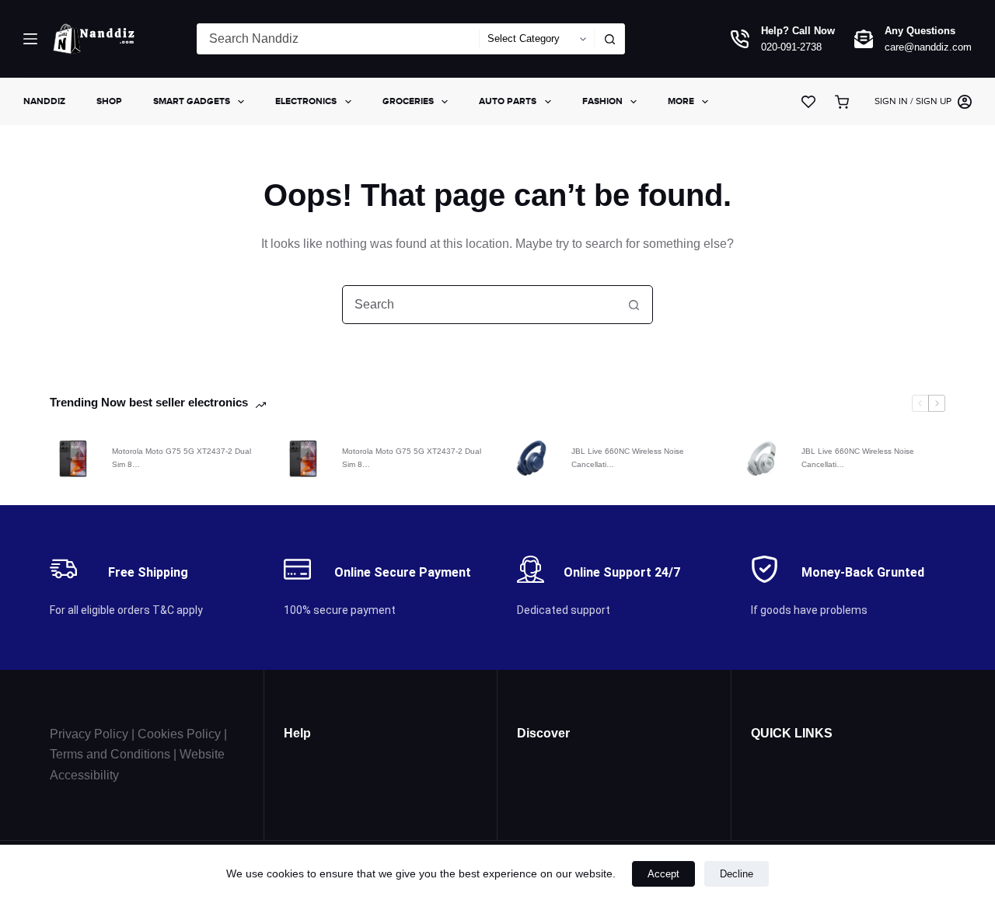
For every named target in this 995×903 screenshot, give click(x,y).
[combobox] (338, 38)
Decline (736, 874)
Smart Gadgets (191, 101)
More (681, 101)
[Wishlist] (808, 102)
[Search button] (609, 39)
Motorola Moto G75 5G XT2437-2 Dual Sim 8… (181, 458)
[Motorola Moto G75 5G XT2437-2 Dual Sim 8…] (73, 458)
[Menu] (30, 39)
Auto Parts (507, 101)
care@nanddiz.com (928, 47)
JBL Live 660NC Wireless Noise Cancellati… (627, 458)
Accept (663, 874)
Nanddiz (44, 101)
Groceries (408, 101)
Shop (109, 101)
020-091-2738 (791, 47)
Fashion (602, 101)
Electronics (306, 101)
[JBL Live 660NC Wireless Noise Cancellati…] (532, 458)
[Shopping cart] (845, 102)
